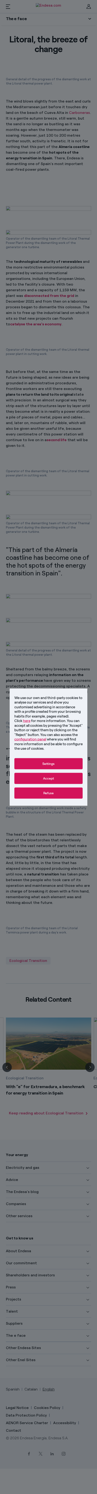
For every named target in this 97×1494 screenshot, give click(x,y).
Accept (48, 778)
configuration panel (30, 739)
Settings (48, 764)
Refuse (48, 793)
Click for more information (39, 721)
